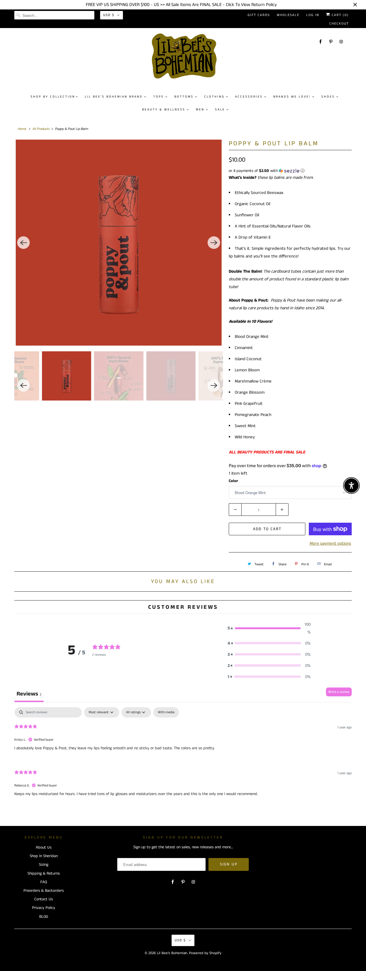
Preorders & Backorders (43, 890)
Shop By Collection (53, 96)
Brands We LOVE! (292, 96)
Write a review (338, 691)
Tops (158, 96)
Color (233, 481)
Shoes (328, 96)
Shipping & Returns (43, 873)
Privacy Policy (43, 908)
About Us (43, 847)
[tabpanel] (183, 756)
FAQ (43, 882)
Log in (312, 15)
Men (200, 109)
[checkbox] (166, 712)
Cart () (339, 15)
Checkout (339, 23)
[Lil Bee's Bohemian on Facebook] (320, 41)
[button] (290, 171)
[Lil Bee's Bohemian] (186, 58)
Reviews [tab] (29, 694)
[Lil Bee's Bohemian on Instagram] (341, 41)
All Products (40, 128)
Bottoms (184, 96)
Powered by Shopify (205, 953)
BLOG (43, 917)
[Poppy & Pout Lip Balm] (119, 243)
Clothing (214, 96)
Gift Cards (259, 15)
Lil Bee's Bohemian (172, 953)
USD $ (108, 15)
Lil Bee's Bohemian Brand (114, 96)
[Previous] (23, 242)
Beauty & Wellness (163, 109)
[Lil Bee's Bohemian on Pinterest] (331, 41)
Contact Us (43, 899)
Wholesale (288, 15)
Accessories (249, 96)
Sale (220, 109)
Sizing (43, 864)
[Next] (214, 242)
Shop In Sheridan (44, 856)
